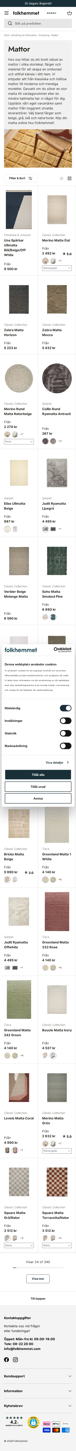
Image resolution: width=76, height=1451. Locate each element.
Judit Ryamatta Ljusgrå (54, 505)
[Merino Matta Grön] (57, 1087)
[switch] (65, 721)
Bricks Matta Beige (14, 856)
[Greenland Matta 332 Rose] (57, 911)
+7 (59, 260)
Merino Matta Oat (56, 240)
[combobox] (38, 23)
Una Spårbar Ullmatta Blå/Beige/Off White (15, 247)
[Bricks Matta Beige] (19, 823)
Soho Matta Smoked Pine (52, 594)
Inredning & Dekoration (24, 35)
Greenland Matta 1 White (56, 856)
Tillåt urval (38, 786)
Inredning (44, 35)
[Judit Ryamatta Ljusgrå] (57, 473)
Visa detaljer (54, 762)
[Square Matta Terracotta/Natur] (57, 1182)
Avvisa (38, 798)
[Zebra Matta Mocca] (57, 299)
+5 (21, 1238)
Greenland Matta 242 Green (17, 1032)
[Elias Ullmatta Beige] (19, 473)
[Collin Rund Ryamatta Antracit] (57, 378)
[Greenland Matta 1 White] (57, 823)
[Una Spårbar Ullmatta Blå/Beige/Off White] (19, 210)
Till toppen (38, 1298)
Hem (6, 35)
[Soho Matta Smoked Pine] (57, 561)
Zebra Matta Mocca (52, 332)
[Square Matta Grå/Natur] (19, 1182)
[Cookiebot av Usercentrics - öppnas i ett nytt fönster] (54, 650)
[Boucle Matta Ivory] (57, 999)
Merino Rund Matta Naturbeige (18, 411)
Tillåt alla (38, 774)
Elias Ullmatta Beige (14, 505)
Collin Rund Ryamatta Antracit (56, 411)
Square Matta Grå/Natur (14, 1215)
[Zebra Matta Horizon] (19, 299)
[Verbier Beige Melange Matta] (19, 561)
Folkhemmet (20, 1440)
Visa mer (38, 1278)
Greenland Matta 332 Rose (55, 944)
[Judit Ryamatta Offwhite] (19, 911)
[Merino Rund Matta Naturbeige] (19, 378)
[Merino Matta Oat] (57, 210)
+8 (59, 879)
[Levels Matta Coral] (19, 1087)
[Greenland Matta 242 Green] (19, 999)
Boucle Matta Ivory (57, 1030)
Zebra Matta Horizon (14, 332)
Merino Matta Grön (52, 1120)
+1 (59, 528)
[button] (69, 13)
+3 (60, 440)
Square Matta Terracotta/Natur (55, 1215)
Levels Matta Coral (19, 1118)
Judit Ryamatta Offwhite (16, 944)
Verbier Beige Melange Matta (16, 594)
